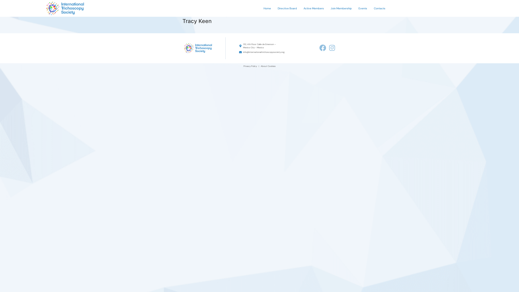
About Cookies (268, 66)
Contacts (379, 8)
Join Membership (341, 8)
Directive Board (287, 8)
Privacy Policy (251, 66)
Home (267, 8)
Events (363, 8)
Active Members (314, 8)
